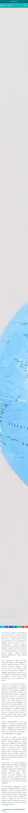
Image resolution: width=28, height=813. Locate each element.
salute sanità (16, 809)
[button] (3, 627)
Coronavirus (7, 809)
